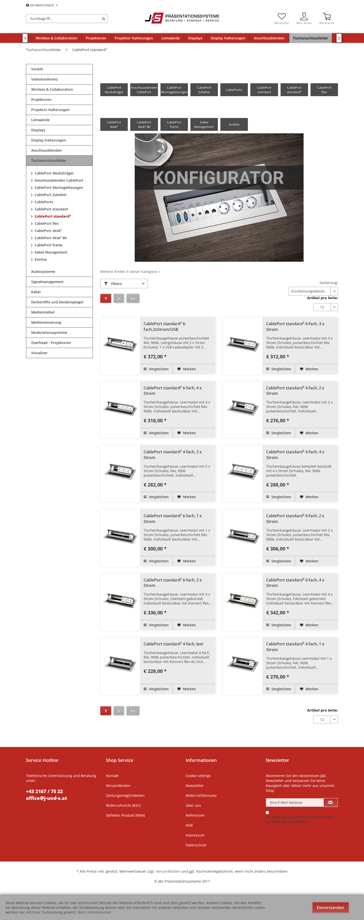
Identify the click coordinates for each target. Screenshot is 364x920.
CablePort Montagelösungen (58, 187)
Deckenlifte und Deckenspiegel (57, 302)
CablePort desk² (48, 230)
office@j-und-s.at (46, 798)
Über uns (193, 805)
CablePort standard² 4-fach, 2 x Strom (295, 390)
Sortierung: (328, 282)
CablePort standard (51, 209)
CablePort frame (48, 245)
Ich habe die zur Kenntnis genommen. (300, 819)
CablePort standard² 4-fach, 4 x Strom (295, 454)
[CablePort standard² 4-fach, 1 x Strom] (242, 665)
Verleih (37, 69)
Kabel (36, 291)
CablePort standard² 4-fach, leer (174, 644)
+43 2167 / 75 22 (44, 791)
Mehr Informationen (94, 912)
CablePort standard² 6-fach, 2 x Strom (295, 518)
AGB (189, 825)
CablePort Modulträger (54, 173)
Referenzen (195, 815)
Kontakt (112, 775)
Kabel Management (50, 252)
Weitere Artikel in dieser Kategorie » (130, 271)
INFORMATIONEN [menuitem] (41, 5)
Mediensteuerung (46, 322)
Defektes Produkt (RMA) (125, 815)
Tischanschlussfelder (48, 160)
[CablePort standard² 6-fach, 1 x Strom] (120, 537)
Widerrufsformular (201, 795)
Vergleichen (158, 369)
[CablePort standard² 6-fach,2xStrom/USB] (120, 345)
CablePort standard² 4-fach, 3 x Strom (173, 454)
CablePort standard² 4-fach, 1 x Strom (295, 646)
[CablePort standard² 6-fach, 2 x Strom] (242, 537)
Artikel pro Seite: (322, 297)
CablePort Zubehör (50, 194)
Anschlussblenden (46, 150)
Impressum (195, 835)
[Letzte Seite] (133, 298)
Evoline (40, 259)
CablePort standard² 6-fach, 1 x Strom (173, 518)
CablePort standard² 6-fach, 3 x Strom (295, 326)
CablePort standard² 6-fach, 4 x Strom (173, 390)
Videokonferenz (44, 79)
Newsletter (195, 785)
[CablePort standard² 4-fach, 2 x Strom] (242, 409)
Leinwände (40, 119)
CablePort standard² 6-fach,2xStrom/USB (165, 326)
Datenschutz (196, 845)
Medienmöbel (42, 312)
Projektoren (41, 99)
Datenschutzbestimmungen (310, 816)
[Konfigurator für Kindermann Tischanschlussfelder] (219, 197)
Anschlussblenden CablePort (58, 180)
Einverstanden (330, 907)
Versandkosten (118, 785)
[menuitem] (84, 18)
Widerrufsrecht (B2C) (123, 805)
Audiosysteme (43, 271)
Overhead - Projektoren (51, 342)
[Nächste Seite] (119, 298)
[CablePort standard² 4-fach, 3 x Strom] (120, 473)
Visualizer (39, 352)
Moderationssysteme (49, 332)
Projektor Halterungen (50, 109)
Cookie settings (198, 775)
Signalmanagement (47, 281)
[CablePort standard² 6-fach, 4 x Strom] (120, 409)
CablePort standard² (52, 216)
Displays (38, 130)
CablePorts (43, 202)
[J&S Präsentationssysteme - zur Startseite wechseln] (182, 18)
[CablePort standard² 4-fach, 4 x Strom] (242, 473)
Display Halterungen (48, 140)
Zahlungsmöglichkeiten (125, 795)
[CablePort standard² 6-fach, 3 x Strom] (242, 345)
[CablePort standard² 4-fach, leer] (120, 665)
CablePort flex (46, 223)
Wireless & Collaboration (52, 89)
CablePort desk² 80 (50, 237)
